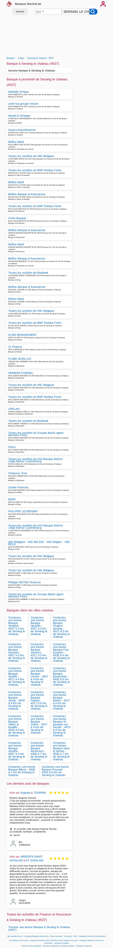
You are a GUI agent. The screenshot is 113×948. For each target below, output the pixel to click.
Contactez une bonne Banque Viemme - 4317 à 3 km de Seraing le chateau (39, 652)
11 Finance (15, 347)
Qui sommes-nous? (15, 936)
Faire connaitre (56, 936)
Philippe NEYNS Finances (24, 582)
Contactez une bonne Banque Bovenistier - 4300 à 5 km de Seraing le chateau (61, 676)
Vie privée (68, 936)
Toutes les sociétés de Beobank (28, 273)
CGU (75, 936)
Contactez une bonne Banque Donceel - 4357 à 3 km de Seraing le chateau (16, 652)
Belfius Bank (16, 142)
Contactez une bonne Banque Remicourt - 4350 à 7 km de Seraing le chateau (39, 751)
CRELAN (13, 409)
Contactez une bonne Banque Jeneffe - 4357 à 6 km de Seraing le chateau (16, 751)
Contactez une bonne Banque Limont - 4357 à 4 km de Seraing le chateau (39, 676)
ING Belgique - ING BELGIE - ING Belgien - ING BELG (39, 543)
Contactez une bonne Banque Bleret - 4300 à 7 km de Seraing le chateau (21, 771)
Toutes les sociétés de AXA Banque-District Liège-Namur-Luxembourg (35, 460)
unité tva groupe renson (23, 104)
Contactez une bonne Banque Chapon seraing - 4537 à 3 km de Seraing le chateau (61, 627)
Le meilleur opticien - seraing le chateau (75, 946)
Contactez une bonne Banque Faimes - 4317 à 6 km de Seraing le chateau (39, 700)
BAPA (11, 499)
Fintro (12, 447)
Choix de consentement (96, 936)
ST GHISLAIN (34, 860)
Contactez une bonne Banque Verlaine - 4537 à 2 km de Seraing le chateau (16, 626)
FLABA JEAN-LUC (19, 359)
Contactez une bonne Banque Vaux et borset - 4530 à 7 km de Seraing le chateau (61, 751)
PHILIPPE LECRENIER (23, 511)
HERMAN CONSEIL (20, 373)
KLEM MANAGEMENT (22, 335)
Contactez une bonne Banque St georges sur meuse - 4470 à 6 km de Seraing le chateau (61, 726)
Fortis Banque (17, 218)
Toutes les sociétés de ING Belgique (31, 156)
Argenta (25, 792)
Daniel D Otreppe (19, 116)
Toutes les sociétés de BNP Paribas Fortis (34, 170)
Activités (20, 11)
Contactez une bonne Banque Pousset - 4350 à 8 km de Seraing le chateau (55, 771)
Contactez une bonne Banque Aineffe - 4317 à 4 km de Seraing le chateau (16, 676)
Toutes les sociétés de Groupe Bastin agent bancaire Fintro (35, 434)
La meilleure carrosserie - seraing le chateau (27, 940)
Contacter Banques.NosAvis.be (36, 936)
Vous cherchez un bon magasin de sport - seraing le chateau (70, 940)
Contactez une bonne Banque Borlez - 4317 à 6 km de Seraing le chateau (61, 700)
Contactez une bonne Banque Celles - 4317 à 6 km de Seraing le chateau (39, 724)
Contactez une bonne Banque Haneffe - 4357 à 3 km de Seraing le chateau (39, 626)
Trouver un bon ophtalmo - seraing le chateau (39, 946)
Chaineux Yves (17, 473)
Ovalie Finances (18, 487)
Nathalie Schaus (18, 92)
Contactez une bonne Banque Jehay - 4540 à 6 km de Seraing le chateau (16, 700)
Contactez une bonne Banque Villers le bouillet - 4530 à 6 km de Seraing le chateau (16, 726)
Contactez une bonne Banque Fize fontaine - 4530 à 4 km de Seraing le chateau (61, 652)
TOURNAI (39, 792)
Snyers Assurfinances (22, 130)
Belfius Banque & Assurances (26, 194)
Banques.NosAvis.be (28, 3)
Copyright (82, 936)
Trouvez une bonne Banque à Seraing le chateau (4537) (39, 928)
